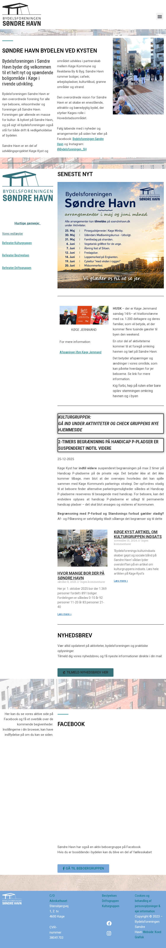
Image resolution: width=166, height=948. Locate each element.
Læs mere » (64, 614)
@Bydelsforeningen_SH (72, 149)
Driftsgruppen (110, 901)
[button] (159, 16)
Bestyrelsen (109, 896)
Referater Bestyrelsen (15, 255)
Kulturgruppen (110, 906)
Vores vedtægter (12, 234)
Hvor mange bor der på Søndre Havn (80, 575)
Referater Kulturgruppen (17, 243)
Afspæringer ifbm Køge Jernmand (80, 352)
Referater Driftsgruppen (16, 268)
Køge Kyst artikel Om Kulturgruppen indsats (138, 534)
